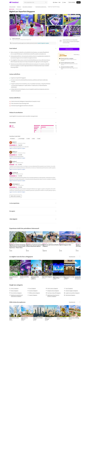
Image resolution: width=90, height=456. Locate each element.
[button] (27, 25)
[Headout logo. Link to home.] (14, 2)
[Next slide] (80, 257)
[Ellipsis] (33, 7)
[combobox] (35, 2)
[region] (18, 236)
